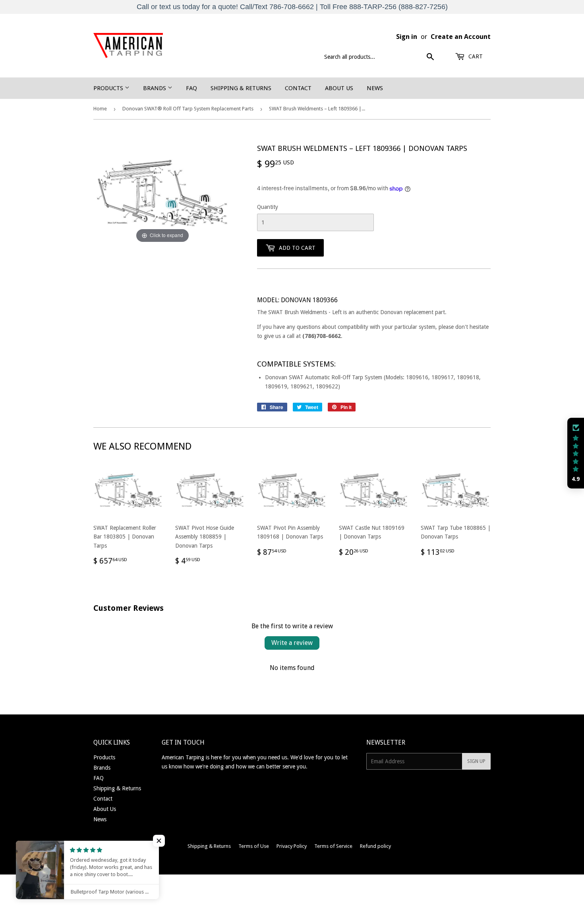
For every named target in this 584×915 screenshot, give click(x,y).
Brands (155, 88)
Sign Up (476, 761)
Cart (475, 56)
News (375, 88)
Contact (298, 88)
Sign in (406, 37)
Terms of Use (253, 846)
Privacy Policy (292, 846)
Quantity (267, 207)
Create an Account (461, 37)
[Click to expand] (162, 194)
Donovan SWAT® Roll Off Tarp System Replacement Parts (187, 109)
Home (100, 109)
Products (109, 88)
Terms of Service (333, 846)
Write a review (292, 643)
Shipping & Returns (241, 88)
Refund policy (375, 846)
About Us (339, 88)
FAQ (191, 88)
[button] (575, 453)
